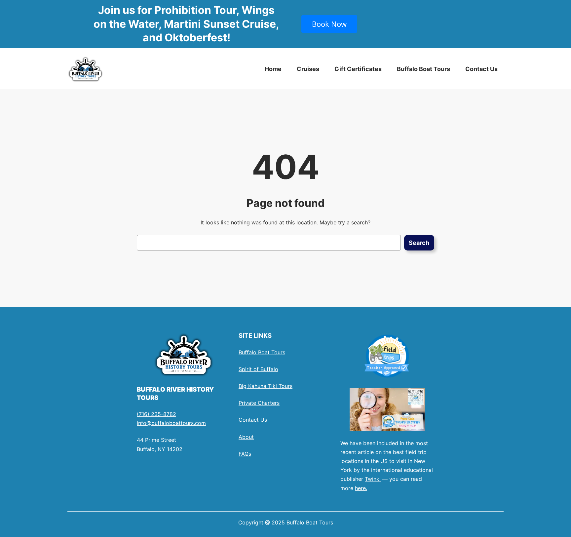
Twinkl (373, 479)
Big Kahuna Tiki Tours (265, 386)
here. (361, 488)
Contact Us (253, 419)
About (246, 437)
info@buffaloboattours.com (171, 423)
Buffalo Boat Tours (262, 352)
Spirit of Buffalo (258, 369)
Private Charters (259, 403)
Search (419, 242)
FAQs (245, 453)
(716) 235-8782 (156, 414)
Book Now (329, 24)
